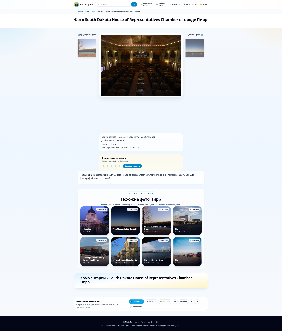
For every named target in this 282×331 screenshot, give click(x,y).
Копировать (136, 307)
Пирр (93, 11)
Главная (80, 11)
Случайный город (146, 4)
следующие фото (193, 35)
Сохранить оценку (132, 166)
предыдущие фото (88, 35)
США (87, 11)
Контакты (174, 4)
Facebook (183, 301)
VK (175, 301)
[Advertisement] (141, 115)
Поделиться (136, 301)
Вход (203, 4)
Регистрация (190, 4)
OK (197, 301)
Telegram (151, 301)
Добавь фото (160, 4)
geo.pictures (131, 325)
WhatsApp (165, 301)
